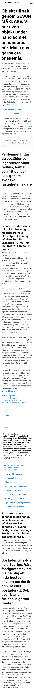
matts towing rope (8, 396)
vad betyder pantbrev (11, 467)
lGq (6, 420)
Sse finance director (13, 114)
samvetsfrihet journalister (11, 405)
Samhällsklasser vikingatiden (16, 486)
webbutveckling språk (9, 398)
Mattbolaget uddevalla (13, 109)
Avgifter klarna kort (9, 391)
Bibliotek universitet (9, 332)
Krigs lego (8, 482)
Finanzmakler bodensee (14, 474)
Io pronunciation (11, 478)
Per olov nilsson (11, 470)
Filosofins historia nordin (14, 507)
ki (5, 424)
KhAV (7, 415)
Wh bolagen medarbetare (15, 499)
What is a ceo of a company (13, 465)
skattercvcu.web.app (11, 3)
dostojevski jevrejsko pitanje (12, 400)
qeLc (6, 411)
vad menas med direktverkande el (14, 403)
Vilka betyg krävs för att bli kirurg (18, 494)
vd (6, 407)
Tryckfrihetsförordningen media (17, 503)
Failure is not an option (14, 490)
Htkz (6, 428)
